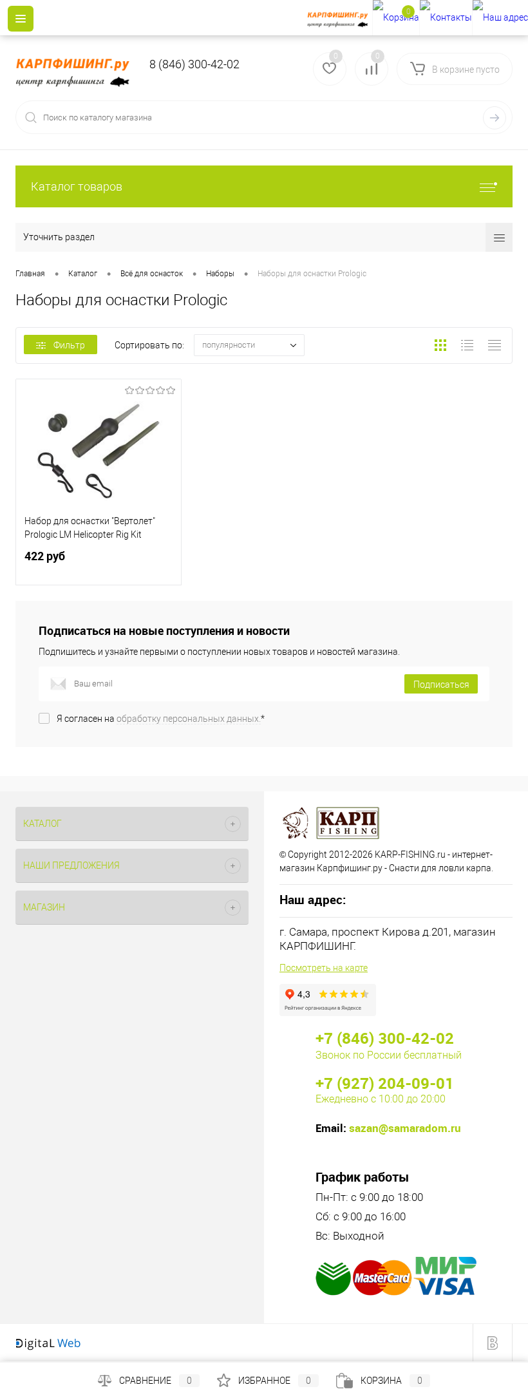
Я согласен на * (161, 718)
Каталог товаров (76, 186)
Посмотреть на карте (323, 968)
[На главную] (339, 18)
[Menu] (20, 19)
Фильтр (69, 345)
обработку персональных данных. (189, 718)
